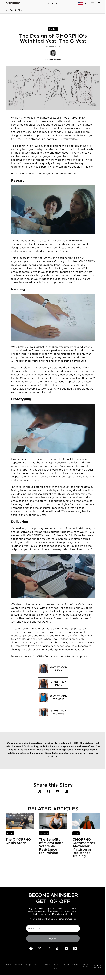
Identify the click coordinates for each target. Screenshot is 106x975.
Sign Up (53, 938)
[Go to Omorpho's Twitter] (39, 948)
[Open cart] (92, 3)
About (9, 965)
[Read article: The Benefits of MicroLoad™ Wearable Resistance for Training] (53, 821)
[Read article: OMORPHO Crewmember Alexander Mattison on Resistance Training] (86, 821)
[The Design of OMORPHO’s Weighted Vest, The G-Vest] (39, 791)
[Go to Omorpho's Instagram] (48, 948)
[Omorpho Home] (13, 3)
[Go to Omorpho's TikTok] (57, 948)
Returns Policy (85, 966)
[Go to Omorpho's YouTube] (66, 948)
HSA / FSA (56, 966)
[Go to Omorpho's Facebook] (31, 948)
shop (50, 3)
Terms (75, 965)
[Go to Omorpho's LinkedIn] (75, 948)
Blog (28, 965)
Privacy (65, 965)
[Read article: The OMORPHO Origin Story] (20, 821)
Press (36, 965)
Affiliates (46, 965)
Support (19, 965)
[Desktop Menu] (98, 3)
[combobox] (82, 3)
